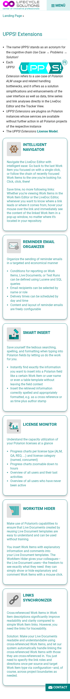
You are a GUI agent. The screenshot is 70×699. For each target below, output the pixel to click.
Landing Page (12, 16)
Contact (59, 687)
